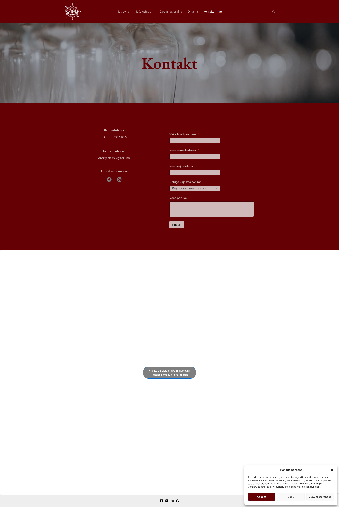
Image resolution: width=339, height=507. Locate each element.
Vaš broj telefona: (182, 166)
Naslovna (123, 11)
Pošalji (176, 225)
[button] (332, 470)
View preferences (320, 497)
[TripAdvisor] (172, 500)
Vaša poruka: (180, 198)
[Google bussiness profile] (177, 500)
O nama (193, 11)
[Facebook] (161, 500)
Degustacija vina (171, 11)
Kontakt (209, 11)
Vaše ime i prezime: (184, 134)
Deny (290, 497)
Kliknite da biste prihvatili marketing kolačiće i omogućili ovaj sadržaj (169, 372)
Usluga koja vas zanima (185, 182)
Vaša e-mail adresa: (184, 150)
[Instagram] (166, 500)
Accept (261, 497)
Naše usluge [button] (143, 11)
